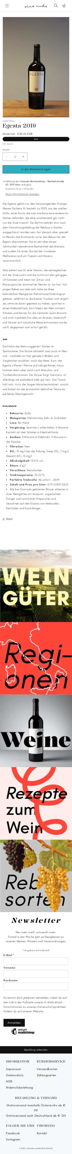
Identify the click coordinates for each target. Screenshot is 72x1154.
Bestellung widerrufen (36, 1049)
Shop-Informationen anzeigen (22, 194)
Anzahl (6, 149)
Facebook (13, 1133)
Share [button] (9, 518)
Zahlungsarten (46, 1075)
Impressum (13, 1069)
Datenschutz (15, 1075)
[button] (7, 6)
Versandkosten (47, 1069)
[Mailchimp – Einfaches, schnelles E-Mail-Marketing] (22, 1032)
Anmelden (14, 1022)
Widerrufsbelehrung (19, 1087)
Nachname (10, 980)
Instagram (13, 1139)
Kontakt (42, 1133)
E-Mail (9, 955)
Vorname (9, 967)
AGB (9, 1081)
